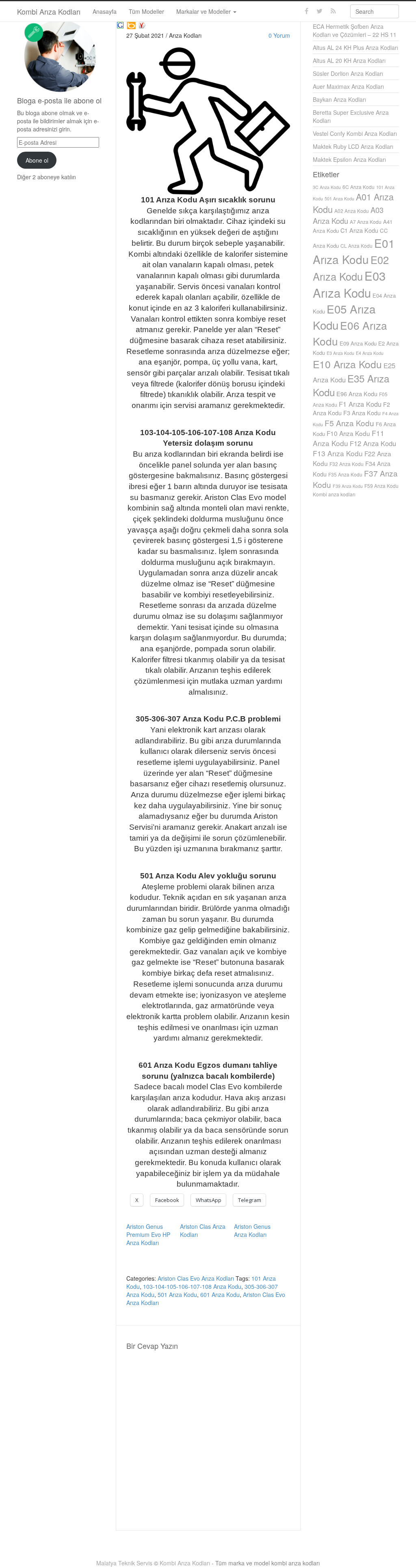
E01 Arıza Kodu (354, 251)
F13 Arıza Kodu (338, 453)
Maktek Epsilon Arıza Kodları (349, 159)
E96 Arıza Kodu (356, 393)
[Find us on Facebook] (306, 11)
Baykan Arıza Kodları (339, 99)
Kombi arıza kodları (334, 494)
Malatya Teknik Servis (124, 1563)
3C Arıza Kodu (327, 187)
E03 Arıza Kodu (349, 284)
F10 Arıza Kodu (348, 433)
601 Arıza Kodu (220, 1294)
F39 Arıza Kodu (348, 486)
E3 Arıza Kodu (340, 353)
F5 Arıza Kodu (349, 422)
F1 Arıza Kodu (360, 404)
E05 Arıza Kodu (344, 317)
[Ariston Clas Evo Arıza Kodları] (120, 24)
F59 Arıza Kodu (381, 485)
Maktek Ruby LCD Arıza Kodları (353, 146)
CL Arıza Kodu (356, 245)
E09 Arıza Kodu (358, 343)
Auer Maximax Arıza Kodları (348, 86)
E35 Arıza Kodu (351, 385)
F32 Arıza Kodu (346, 463)
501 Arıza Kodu (177, 1294)
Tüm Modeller (146, 11)
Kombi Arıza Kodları (48, 11)
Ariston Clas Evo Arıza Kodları (196, 1278)
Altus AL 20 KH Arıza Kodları (349, 60)
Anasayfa (105, 11)
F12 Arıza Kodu (373, 443)
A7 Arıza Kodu (365, 221)
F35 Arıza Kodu (345, 474)
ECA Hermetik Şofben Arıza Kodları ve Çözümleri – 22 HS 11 (354, 30)
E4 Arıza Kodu (370, 353)
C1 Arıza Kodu (359, 230)
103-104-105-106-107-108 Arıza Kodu (192, 1286)
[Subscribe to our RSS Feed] (333, 11)
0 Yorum (279, 35)
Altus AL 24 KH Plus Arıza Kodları (355, 47)
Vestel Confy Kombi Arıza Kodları (355, 133)
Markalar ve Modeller (204, 11)
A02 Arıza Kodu (351, 210)
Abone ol (37, 160)
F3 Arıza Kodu (362, 412)
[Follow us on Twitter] (319, 11)
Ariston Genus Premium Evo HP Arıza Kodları (148, 1234)
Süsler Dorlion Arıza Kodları (348, 73)
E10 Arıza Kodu (347, 364)
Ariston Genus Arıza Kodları (252, 1230)
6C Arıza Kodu (358, 186)
